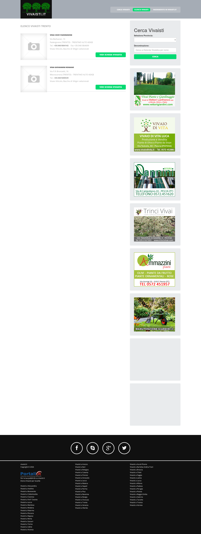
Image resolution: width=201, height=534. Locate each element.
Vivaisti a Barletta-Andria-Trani (141, 467)
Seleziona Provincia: (143, 35)
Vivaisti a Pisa (80, 491)
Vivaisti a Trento (81, 502)
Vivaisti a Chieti (135, 472)
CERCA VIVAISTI (123, 9)
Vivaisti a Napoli (81, 486)
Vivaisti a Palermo (27, 510)
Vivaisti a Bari (80, 467)
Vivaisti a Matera (81, 483)
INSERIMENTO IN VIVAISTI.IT (165, 9)
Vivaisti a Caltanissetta (29, 494)
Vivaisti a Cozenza (27, 497)
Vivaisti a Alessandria (29, 486)
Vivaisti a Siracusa (82, 500)
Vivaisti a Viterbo (81, 508)
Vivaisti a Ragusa (27, 516)
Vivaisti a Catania (81, 472)
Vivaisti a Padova (136, 486)
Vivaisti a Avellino (27, 488)
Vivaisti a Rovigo (81, 497)
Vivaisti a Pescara (27, 513)
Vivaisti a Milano (136, 483)
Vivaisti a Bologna (82, 470)
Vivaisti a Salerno (136, 497)
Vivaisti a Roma (26, 518)
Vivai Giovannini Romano (62, 67)
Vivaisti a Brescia (136, 470)
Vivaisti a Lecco (81, 480)
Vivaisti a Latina (136, 478)
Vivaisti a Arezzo (81, 464)
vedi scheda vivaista (111, 54)
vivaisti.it (24, 464)
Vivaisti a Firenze (81, 475)
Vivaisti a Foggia (136, 475)
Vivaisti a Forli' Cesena (29, 499)
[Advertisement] (154, 359)
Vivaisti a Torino (27, 524)
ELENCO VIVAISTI (141, 9)
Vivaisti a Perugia (136, 489)
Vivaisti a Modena (27, 508)
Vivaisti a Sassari (27, 521)
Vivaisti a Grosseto (82, 478)
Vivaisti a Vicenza (27, 529)
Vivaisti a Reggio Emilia (138, 494)
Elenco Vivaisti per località (30, 481)
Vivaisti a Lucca (135, 480)
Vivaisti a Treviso (136, 502)
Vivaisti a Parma (81, 489)
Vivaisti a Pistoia (136, 491)
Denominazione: (141, 45)
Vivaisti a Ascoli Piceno (138, 464)
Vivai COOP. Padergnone (61, 35)
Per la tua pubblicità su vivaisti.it (33, 478)
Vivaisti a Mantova (27, 505)
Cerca (155, 56)
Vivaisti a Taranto (136, 500)
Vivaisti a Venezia (81, 505)
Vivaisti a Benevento (28, 491)
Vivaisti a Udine (26, 527)
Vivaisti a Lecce (26, 502)
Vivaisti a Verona (136, 505)
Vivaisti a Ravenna (82, 494)
